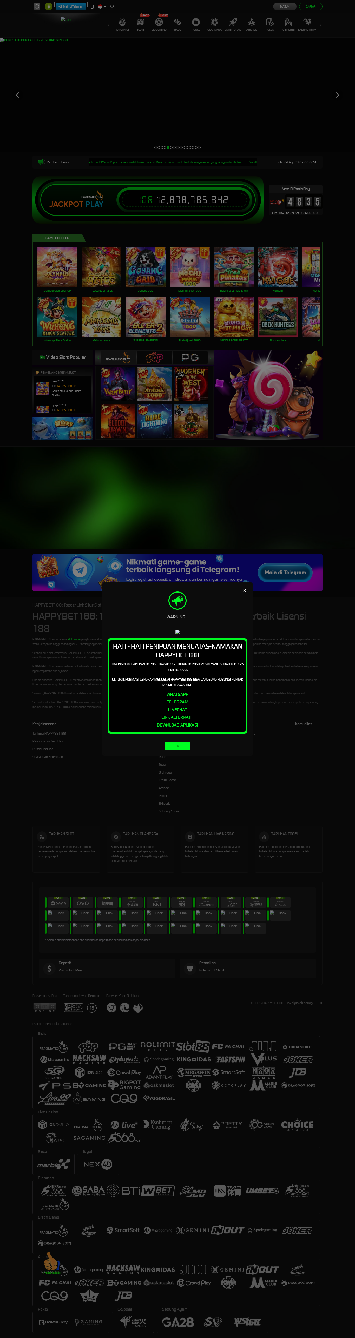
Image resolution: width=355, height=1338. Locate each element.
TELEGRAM (177, 702)
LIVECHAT (177, 709)
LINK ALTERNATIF (177, 717)
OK (178, 746)
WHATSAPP (177, 694)
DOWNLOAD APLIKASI (177, 725)
